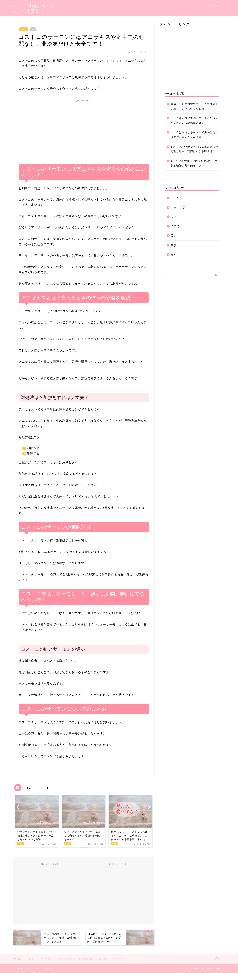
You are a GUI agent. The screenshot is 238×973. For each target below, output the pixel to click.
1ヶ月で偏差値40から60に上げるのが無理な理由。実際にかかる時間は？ (194, 149)
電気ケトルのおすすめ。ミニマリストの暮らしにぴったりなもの (194, 106)
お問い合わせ (213, 5)
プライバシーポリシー (27, 968)
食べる (23, 29)
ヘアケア (177, 198)
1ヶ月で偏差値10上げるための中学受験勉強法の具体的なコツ (194, 163)
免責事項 (48, 968)
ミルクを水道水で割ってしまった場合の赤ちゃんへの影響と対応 (194, 120)
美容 (174, 235)
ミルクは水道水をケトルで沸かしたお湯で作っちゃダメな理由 (194, 135)
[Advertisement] (84, 130)
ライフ (175, 216)
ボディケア (178, 207)
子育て (175, 226)
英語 (174, 245)
